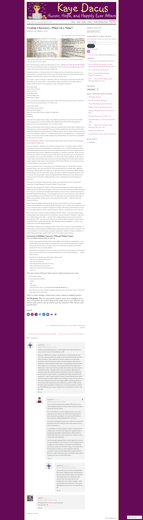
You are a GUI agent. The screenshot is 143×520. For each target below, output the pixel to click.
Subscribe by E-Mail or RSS (99, 36)
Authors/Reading (54, 325)
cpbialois (40, 498)
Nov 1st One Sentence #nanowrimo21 (99, 70)
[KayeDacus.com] (71, 10)
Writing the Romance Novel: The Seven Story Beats (101, 112)
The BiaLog (51, 503)
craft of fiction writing (72, 325)
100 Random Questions (95, 97)
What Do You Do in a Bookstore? (98, 100)
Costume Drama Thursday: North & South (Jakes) (102, 134)
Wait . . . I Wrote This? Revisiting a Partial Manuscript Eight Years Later (100, 80)
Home (73, 22)
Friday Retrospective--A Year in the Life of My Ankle (102, 121)
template (39, 203)
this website (49, 241)
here (81, 226)
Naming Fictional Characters (78, 35)
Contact (89, 22)
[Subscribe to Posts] (88, 52)
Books (84, 22)
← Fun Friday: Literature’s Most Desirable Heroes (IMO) (41, 334)
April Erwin (41, 345)
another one (59, 241)
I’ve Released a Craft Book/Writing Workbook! (102, 61)
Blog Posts (112, 22)
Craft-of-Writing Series (101, 22)
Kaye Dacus (50, 399)
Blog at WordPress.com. (111, 518)
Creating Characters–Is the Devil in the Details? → (71, 334)
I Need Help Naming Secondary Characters (100, 104)
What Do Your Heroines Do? (96, 130)
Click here (90, 55)
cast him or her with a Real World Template (73, 65)
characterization (67, 35)
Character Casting (62, 325)
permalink (48, 345)
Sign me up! (91, 46)
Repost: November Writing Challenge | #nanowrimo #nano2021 (99, 74)
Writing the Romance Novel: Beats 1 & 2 (100, 116)
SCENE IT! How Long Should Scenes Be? (100, 107)
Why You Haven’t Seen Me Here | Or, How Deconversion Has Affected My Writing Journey (102, 65)
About (78, 22)
